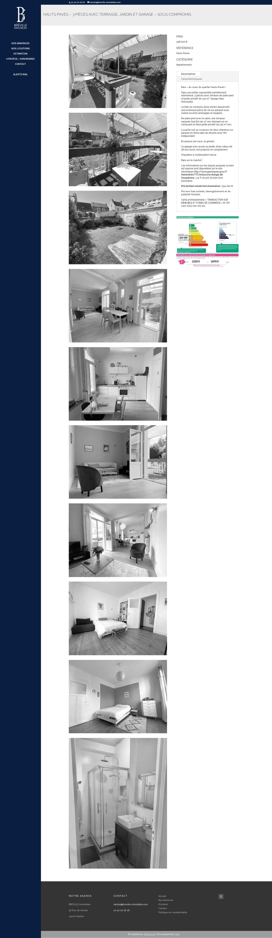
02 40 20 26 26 (121, 910)
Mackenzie (149, 934)
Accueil (162, 896)
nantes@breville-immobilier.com (130, 904)
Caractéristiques (191, 79)
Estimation (20, 54)
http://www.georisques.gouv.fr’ (210, 171)
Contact (20, 64)
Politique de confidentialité (172, 912)
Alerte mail (20, 74)
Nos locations (20, 48)
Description (188, 74)
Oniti (177, 934)
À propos (163, 904)
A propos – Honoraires (20, 59)
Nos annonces (20, 43)
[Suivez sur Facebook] (221, 896)
